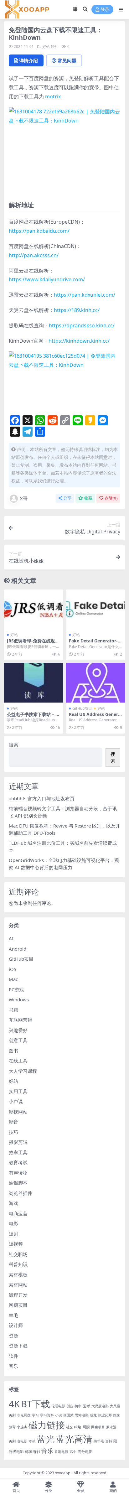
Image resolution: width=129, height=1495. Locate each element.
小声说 (16, 1101)
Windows (19, 999)
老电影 (22, 1441)
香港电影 (61, 1452)
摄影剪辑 (18, 1142)
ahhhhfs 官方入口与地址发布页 (42, 798)
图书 (13, 1050)
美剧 (12, 1441)
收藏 (88, 498)
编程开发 (18, 1295)
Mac (13, 979)
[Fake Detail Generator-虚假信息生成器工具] (95, 609)
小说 (58, 1415)
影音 (13, 1122)
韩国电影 (32, 1451)
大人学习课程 (23, 1071)
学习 (35, 1415)
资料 (108, 1441)
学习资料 (47, 1415)
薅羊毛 (99, 1441)
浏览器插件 (20, 1193)
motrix (53, 96)
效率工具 (18, 1152)
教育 (12, 1427)
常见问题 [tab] (67, 60)
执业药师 (105, 1415)
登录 (105, 9)
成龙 (93, 1415)
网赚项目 (18, 1305)
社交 (69, 1427)
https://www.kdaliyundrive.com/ (47, 279)
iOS (12, 969)
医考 (86, 1406)
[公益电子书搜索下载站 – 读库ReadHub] (33, 683)
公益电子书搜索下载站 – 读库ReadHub (33, 717)
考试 (31, 1441)
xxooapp (62, 1473)
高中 (73, 1452)
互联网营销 (20, 1020)
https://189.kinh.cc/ (77, 310)
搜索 (13, 744)
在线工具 (18, 1060)
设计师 (16, 1325)
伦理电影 (58, 1406)
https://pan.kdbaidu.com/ (39, 230)
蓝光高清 (74, 1439)
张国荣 (68, 1415)
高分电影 (85, 1451)
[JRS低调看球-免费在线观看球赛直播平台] (33, 609)
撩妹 (116, 1415)
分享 (67, 498)
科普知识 (18, 1264)
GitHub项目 (82, 708)
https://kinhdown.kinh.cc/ (79, 340)
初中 (78, 1406)
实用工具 (18, 1091)
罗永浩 (111, 1427)
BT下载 (35, 1404)
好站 (46, 46)
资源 (13, 1335)
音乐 (13, 1366)
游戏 (13, 1203)
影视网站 (18, 1111)
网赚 (86, 1427)
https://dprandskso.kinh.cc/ (82, 325)
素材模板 (18, 1274)
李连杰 (22, 1427)
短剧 (13, 1234)
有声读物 (18, 1173)
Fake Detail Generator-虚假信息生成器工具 (95, 643)
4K (14, 1404)
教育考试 (18, 1162)
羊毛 (13, 1315)
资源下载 (18, 1345)
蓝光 (46, 1439)
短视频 (16, 1244)
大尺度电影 (100, 1406)
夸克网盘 (24, 1415)
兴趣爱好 (18, 1030)
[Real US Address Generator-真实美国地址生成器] (95, 683)
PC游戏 (16, 989)
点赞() (111, 498)
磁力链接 (46, 1425)
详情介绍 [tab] (28, 60)
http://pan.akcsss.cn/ (34, 255)
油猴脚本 (18, 1183)
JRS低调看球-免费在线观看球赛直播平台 (33, 643)
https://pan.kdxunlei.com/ (84, 294)
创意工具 (18, 1040)
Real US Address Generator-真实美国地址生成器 (95, 717)
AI (11, 938)
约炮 (77, 1427)
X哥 (24, 498)
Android (17, 949)
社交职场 (18, 1254)
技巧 (13, 1132)
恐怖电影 (82, 1415)
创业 (69, 1406)
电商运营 (18, 1213)
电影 (13, 1223)
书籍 (13, 1010)
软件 (54, 46)
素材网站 (18, 1284)
